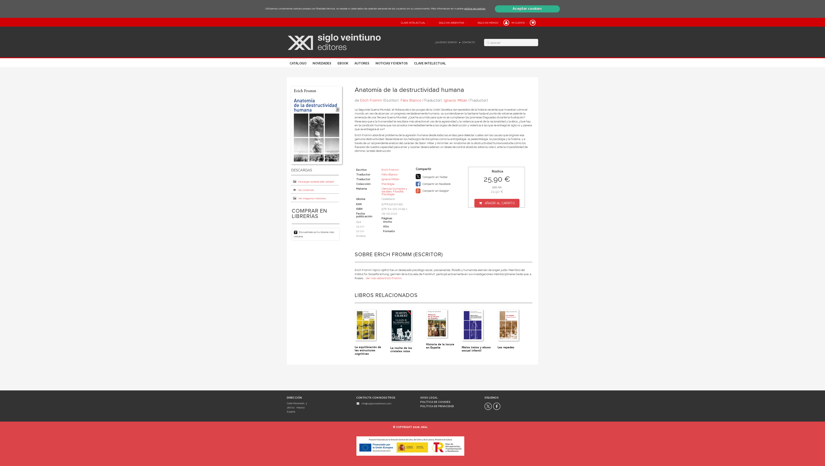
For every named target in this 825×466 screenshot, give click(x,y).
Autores (361, 63)
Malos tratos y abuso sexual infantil (476, 349)
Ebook (343, 63)
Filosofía (398, 191)
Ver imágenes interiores (312, 198)
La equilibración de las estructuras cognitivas (368, 350)
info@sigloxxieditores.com (376, 403)
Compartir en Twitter (435, 177)
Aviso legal (429, 397)
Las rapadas (506, 347)
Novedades (322, 63)
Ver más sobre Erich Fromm (384, 278)
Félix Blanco (410, 100)
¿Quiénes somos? (446, 42)
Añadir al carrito (500, 203)
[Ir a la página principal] (334, 41)
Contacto (468, 42)
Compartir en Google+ (435, 190)
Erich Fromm (371, 100)
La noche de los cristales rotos (401, 349)
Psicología (388, 184)
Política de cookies (435, 402)
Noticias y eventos (392, 63)
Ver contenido (306, 190)
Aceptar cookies (527, 9)
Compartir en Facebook (436, 184)
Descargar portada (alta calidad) (316, 181)
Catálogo (298, 63)
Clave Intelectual (430, 63)
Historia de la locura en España (440, 346)
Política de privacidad (437, 406)
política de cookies (474, 8)
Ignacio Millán (456, 100)
